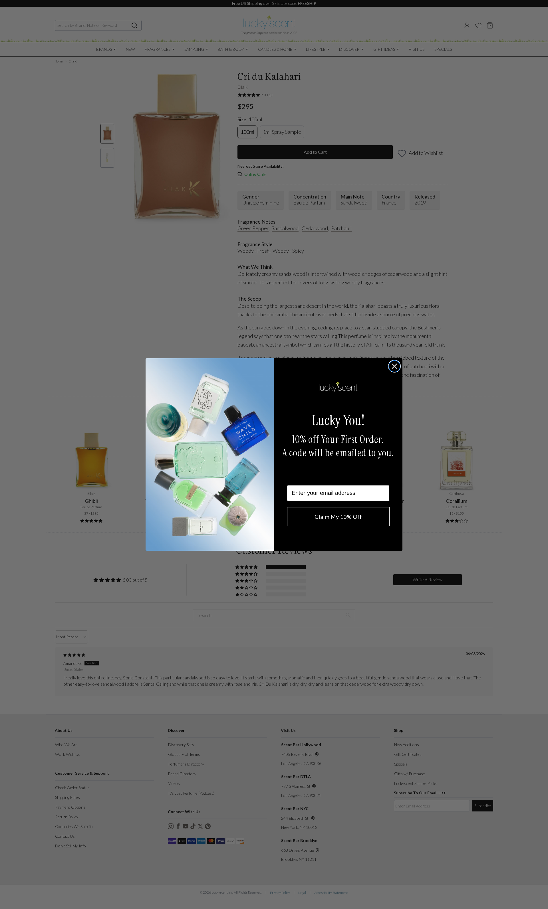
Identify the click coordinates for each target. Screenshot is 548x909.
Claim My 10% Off (338, 516)
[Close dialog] (394, 366)
